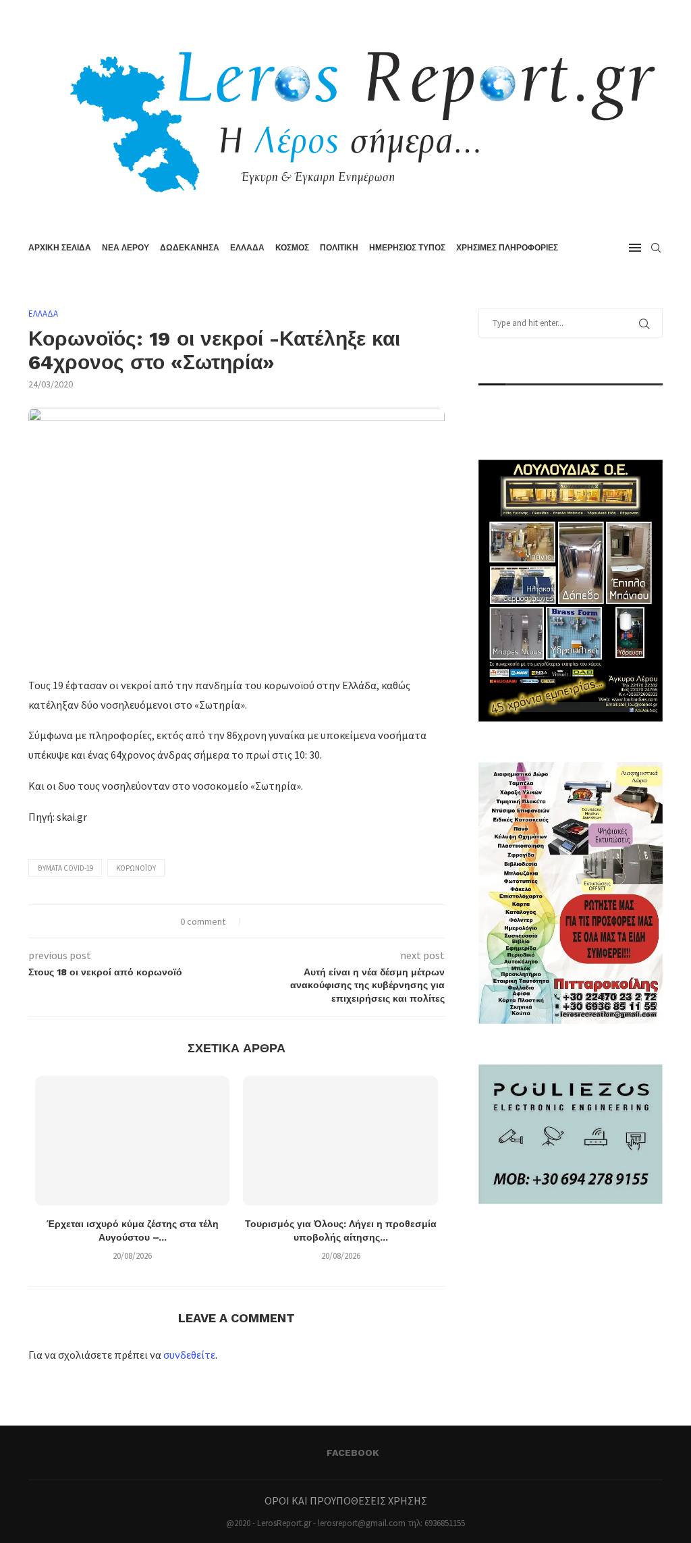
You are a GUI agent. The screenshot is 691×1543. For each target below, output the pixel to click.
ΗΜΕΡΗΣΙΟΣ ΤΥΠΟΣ (407, 247)
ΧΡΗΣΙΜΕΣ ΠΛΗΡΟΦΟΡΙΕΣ (507, 247)
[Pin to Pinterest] (285, 921)
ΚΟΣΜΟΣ (292, 247)
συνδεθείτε (189, 1354)
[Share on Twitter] (271, 921)
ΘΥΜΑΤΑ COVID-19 (65, 868)
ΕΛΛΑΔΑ (247, 247)
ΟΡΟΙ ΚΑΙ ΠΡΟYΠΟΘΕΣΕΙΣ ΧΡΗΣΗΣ (346, 1500)
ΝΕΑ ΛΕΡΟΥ (125, 247)
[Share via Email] (299, 921)
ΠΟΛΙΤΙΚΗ (339, 247)
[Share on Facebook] (256, 921)
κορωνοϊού (136, 868)
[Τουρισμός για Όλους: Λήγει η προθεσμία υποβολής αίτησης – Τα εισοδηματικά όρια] (340, 1141)
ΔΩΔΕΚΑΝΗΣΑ (189, 247)
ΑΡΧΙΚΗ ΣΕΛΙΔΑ (59, 247)
